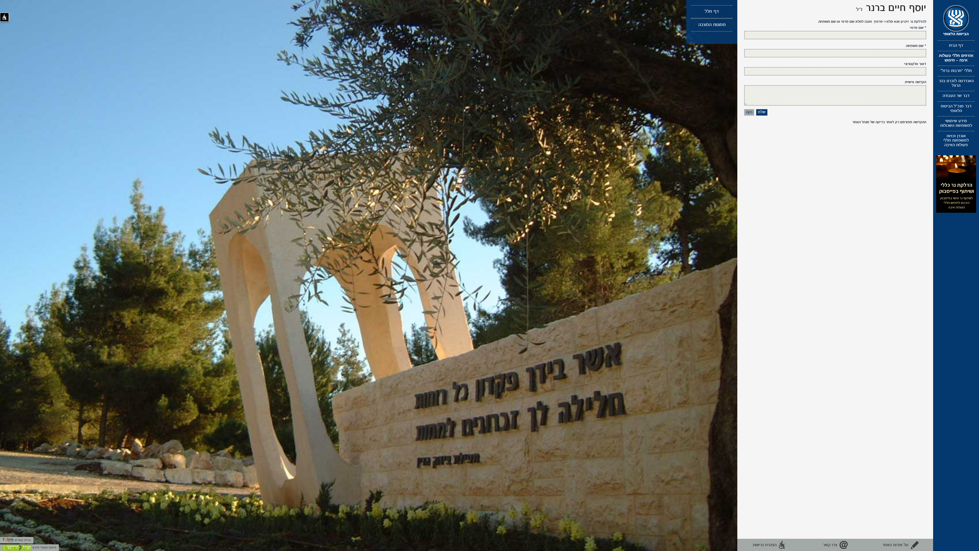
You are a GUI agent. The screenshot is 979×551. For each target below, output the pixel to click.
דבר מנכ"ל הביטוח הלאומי (956, 108)
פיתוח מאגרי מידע (43, 547)
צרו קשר (830, 545)
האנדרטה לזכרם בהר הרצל (956, 83)
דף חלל (712, 11)
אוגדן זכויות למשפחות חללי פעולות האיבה (956, 140)
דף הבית (956, 46)
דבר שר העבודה (956, 96)
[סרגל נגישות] (4, 17)
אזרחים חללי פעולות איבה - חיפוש (956, 58)
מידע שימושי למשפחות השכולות (956, 123)
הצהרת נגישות (765, 545)
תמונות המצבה (712, 25)
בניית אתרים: (22, 540)
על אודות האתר (895, 545)
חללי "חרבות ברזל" (956, 71)
